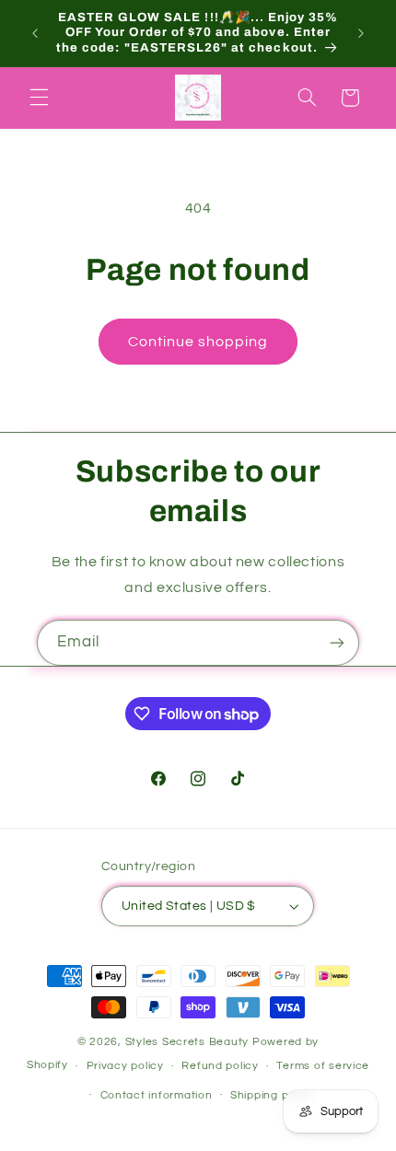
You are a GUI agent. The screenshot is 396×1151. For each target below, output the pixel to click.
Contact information (156, 1095)
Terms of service (322, 1066)
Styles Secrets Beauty (188, 1042)
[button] (38, 97)
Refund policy (220, 1066)
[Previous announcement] (35, 33)
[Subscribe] (337, 642)
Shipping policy (272, 1095)
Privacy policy (125, 1066)
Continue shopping (198, 341)
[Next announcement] (361, 33)
